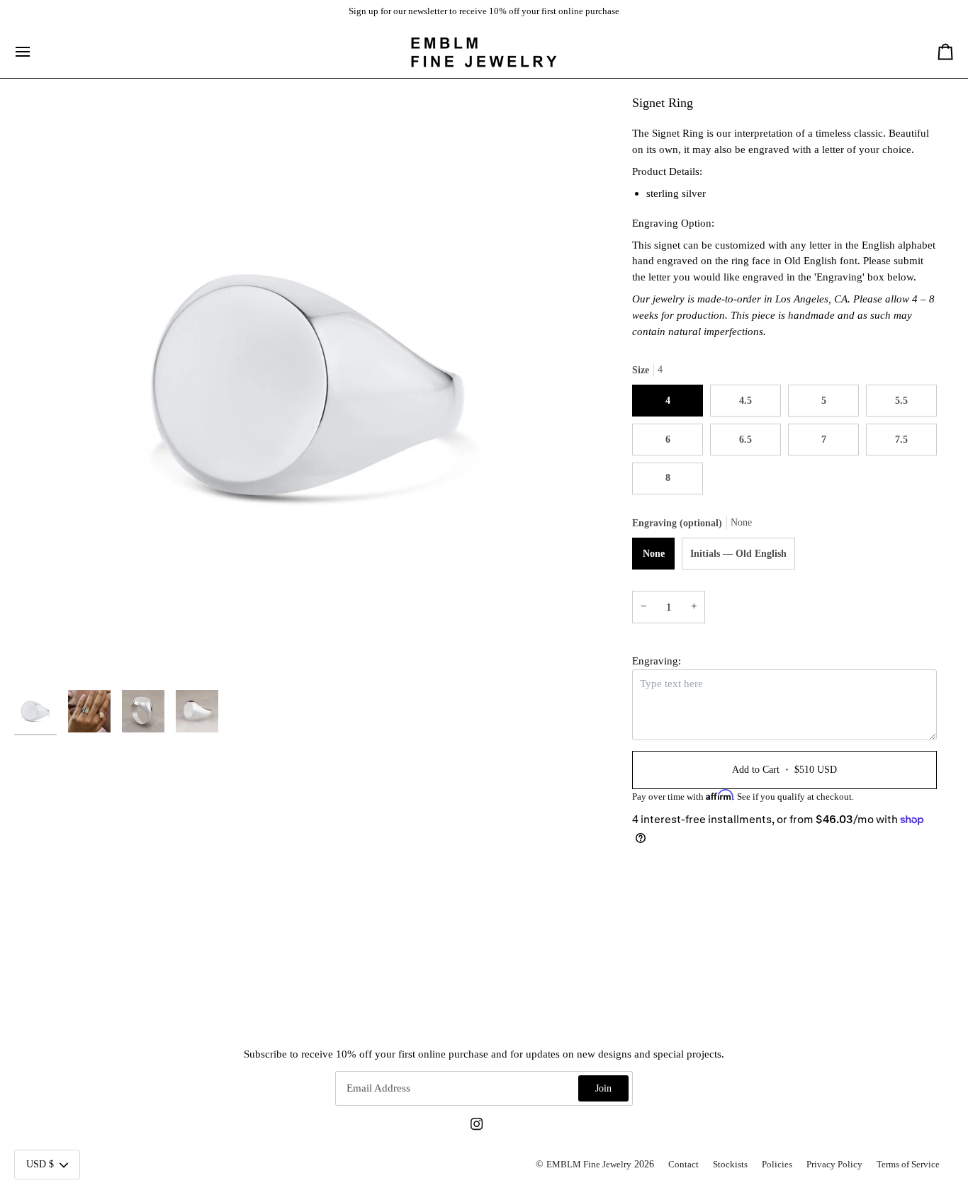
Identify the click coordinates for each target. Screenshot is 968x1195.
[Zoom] (308, 387)
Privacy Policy (834, 1164)
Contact (683, 1164)
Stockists (730, 1164)
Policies (777, 1164)
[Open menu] (35, 52)
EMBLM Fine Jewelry (588, 1164)
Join (603, 1088)
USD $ (40, 1163)
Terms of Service (908, 1164)
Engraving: (656, 661)
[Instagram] (477, 1124)
